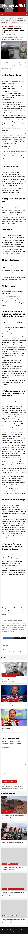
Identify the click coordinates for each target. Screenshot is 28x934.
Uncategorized (5, 724)
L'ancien (4, 34)
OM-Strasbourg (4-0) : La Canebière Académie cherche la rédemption (13, 816)
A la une (4, 674)
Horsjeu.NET (14, 5)
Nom (3, 767)
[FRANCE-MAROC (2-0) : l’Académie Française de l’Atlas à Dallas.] (14, 882)
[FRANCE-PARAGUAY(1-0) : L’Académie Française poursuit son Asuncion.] (14, 909)
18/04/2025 (10, 706)
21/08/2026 (9, 844)
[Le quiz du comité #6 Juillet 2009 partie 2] (14, 693)
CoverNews (21, 929)
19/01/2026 (12, 681)
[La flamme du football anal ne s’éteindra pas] (14, 831)
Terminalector (5, 681)
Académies (5, 809)
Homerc (4, 706)
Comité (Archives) (6, 26)
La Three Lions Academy (12, 863)
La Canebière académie (7, 811)
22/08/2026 (9, 819)
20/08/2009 (10, 34)
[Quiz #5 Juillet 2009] (14, 717)
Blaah (4, 819)
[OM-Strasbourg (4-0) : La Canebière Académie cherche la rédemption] (14, 805)
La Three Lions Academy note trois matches (12, 867)
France (9, 809)
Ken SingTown (5, 869)
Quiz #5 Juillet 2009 (7, 728)
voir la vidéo (10, 434)
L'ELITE (14, 809)
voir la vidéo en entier (8, 496)
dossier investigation (8, 251)
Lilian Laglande (6, 896)
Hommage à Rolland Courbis (9, 680)
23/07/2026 (12, 869)
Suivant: (13, 651)
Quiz (18, 700)
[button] (2, 14)
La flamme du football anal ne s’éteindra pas (12, 842)
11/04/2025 (10, 730)
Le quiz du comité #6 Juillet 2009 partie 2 (12, 704)
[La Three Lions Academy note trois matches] (14, 857)
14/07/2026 (12, 896)
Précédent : (8, 646)
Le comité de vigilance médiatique (9, 676)
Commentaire (6, 747)
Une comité (9, 838)
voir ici (24, 472)
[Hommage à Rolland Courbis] (14, 669)
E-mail (17, 767)
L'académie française (12, 889)
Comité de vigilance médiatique (17, 26)
